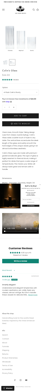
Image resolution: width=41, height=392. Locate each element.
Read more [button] (32, 295)
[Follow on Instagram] (20, 380)
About (4, 342)
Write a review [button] (20, 261)
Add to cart (20, 116)
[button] (7, 79)
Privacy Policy (7, 373)
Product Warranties (10, 358)
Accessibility (7, 369)
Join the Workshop (30, 205)
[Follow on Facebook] (15, 380)
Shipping (5, 350)
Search (5, 335)
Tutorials (5, 346)
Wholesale (6, 362)
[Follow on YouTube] (26, 380)
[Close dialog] (40, 184)
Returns (5, 354)
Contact (5, 339)
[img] (7, 276)
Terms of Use (7, 365)
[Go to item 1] (5, 62)
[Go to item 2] (12, 62)
